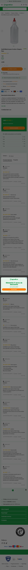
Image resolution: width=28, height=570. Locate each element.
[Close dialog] (26, 278)
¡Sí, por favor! (14, 289)
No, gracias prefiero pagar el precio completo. (14, 291)
